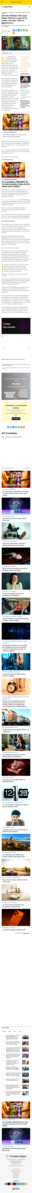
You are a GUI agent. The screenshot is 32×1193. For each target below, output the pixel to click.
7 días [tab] (9, 1031)
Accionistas (16, 1177)
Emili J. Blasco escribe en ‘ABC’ (10, 199)
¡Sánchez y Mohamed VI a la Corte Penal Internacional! (12, 1079)
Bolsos (6, 392)
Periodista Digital (6, 30)
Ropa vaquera (9, 396)
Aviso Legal (16, 1169)
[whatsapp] (23, 1184)
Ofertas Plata (22, 394)
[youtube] (11, 1184)
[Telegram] (24, 30)
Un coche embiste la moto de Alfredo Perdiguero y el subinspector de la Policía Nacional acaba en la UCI (12, 1037)
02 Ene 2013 (4, 31)
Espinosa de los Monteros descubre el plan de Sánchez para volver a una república (12, 1068)
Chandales (12, 392)
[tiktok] (14, 1184)
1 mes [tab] (14, 1031)
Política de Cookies (16, 1172)
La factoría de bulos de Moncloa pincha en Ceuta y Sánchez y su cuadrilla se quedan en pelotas (13, 1074)
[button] (25, 338)
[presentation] (3, 347)
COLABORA (16, 418)
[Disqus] (16, 957)
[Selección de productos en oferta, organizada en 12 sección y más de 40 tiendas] (16, 375)
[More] (13, 33)
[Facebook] (13, 30)
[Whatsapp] (21, 30)
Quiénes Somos (16, 1175)
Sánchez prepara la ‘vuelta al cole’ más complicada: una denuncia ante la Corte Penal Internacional (12, 1086)
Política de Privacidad (16, 1170)
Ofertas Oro (22, 392)
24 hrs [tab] (4, 1031)
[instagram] (17, 1184)
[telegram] (20, 1184)
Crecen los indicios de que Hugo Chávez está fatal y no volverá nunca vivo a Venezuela (16, 368)
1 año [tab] (19, 1031)
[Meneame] (27, 30)
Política (8, 7)
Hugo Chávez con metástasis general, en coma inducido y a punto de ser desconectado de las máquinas (25, 104)
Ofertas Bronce (23, 396)
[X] (9, 1184)
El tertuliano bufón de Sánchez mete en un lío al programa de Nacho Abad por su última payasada (13, 1055)
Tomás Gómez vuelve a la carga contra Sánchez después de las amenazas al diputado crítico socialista (13, 1093)
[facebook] (6, 1184)
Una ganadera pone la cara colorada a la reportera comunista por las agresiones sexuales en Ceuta (13, 1062)
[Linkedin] (19, 30)
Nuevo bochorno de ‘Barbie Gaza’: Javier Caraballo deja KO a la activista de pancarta (13, 1043)
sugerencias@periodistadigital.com (16, 1165)
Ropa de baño (9, 394)
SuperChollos (22, 390)
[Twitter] (16, 30)
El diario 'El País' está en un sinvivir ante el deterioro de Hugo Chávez (25, 85)
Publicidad (16, 1174)
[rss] (25, 1184)
